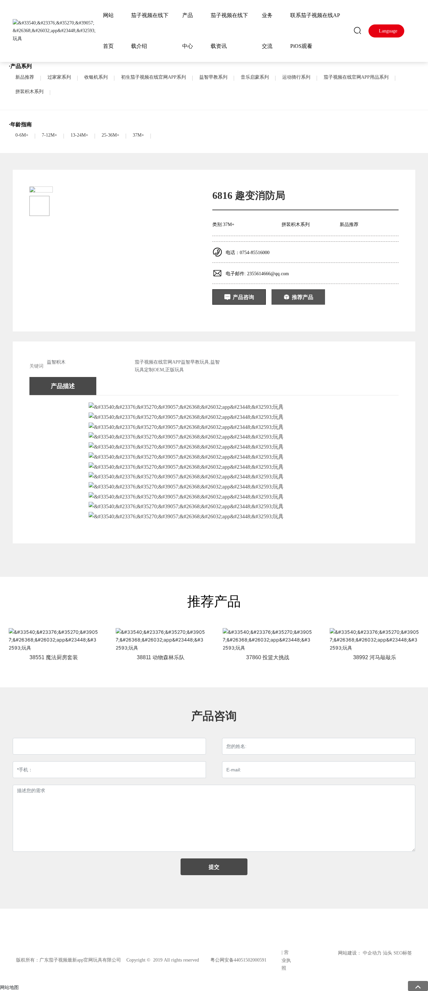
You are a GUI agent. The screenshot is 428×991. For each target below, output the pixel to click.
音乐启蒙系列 (255, 77)
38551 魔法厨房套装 (53, 657)
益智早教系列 (213, 77)
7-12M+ (49, 135)
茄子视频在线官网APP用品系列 (356, 77)
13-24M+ (79, 135)
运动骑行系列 (296, 77)
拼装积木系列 (29, 91)
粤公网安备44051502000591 (238, 960)
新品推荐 (24, 77)
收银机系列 (96, 77)
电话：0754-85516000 (248, 252)
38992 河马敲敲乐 (374, 657)
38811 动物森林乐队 (161, 657)
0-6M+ (21, 135)
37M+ (138, 135)
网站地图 (9, 987)
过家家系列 (59, 77)
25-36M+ (110, 135)
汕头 (387, 953)
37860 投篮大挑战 (267, 657)
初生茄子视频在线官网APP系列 (153, 77)
